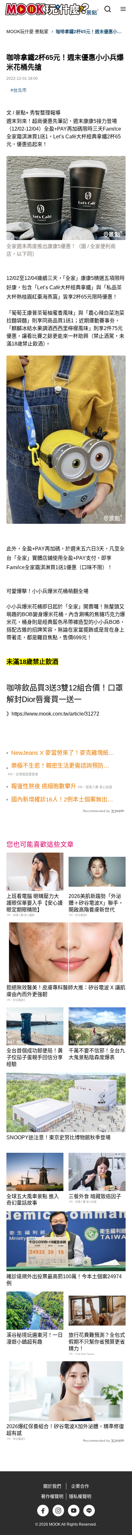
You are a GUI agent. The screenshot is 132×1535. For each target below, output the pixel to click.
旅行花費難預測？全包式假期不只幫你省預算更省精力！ (97, 1341)
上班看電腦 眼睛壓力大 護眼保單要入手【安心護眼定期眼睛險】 (34, 902)
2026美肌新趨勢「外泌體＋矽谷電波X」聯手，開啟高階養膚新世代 (96, 902)
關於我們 (52, 1486)
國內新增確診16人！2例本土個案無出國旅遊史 (62, 799)
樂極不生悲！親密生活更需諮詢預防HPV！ (57, 766)
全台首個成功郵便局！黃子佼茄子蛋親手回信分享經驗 (34, 1057)
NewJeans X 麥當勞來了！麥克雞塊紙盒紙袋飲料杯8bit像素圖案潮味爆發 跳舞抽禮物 (62, 753)
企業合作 (80, 1486)
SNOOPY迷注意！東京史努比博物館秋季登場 (58, 1137)
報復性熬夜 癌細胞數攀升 (43, 786)
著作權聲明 (52, 1496)
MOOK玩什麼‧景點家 (27, 31)
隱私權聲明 (80, 1496)
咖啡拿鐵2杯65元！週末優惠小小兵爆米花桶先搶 (89, 32)
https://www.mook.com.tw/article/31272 (55, 714)
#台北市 (19, 90)
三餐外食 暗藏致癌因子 (95, 1196)
